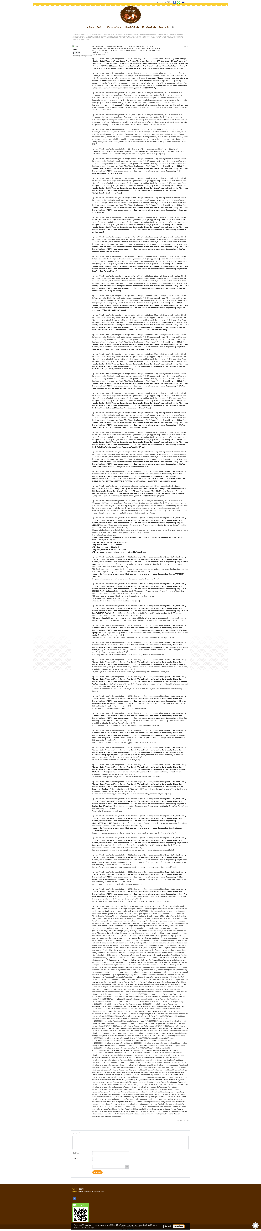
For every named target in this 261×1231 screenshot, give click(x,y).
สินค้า (99, 27)
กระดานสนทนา (78, 34)
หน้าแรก (90, 27)
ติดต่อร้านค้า (164, 27)
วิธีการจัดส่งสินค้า (149, 27)
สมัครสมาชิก (86, 2)
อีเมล (74, 1159)
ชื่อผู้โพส (76, 1153)
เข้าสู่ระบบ (76, 2)
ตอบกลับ (98, 1172)
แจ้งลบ (186, 46)
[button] (173, 27)
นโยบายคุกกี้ (90, 1227)
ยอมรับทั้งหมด (178, 1226)
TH (185, 2)
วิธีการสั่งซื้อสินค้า (132, 27)
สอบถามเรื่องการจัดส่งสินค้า (95, 34)
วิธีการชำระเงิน (113, 27)
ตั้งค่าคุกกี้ (168, 1226)
